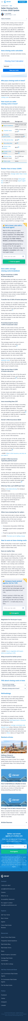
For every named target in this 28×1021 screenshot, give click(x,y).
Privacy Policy (4, 1014)
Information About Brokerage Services (15, 1015)
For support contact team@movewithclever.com (9, 904)
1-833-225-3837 (6, 885)
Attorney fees (7, 156)
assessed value (5, 360)
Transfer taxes (8, 130)
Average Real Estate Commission (6, 959)
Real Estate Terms (6, 947)
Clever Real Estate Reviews (6, 926)
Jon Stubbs (8, 13)
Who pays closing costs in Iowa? (10, 688)
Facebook (4, 995)
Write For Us (4, 896)
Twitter (3, 998)
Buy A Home (4, 918)
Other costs (7, 161)
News (2, 951)
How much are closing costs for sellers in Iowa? (9, 685)
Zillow (8, 733)
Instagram (4, 1002)
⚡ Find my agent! (14, 261)
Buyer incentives (8, 125)
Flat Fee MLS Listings (7, 964)
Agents (3, 921)
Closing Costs (4, 5)
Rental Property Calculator (8, 954)
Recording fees (8, 143)
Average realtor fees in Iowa (19, 174)
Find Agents (22, 1)
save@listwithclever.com (8, 889)
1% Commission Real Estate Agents (9, 981)
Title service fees (8, 140)
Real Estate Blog (5, 944)
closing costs (5, 97)
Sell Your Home (5, 915)
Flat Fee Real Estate (6, 985)
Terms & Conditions (11, 1014)
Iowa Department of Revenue (17, 720)
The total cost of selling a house (16, 536)
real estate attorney (11, 489)
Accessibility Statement (7, 899)
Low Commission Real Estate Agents (9, 975)
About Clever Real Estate (8, 937)
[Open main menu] (2, 1)
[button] (14, 256)
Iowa (11, 5)
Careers (3, 892)
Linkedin (3, 1005)
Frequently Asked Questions (9, 940)
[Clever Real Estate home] (8, 2)
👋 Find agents (14, 613)
